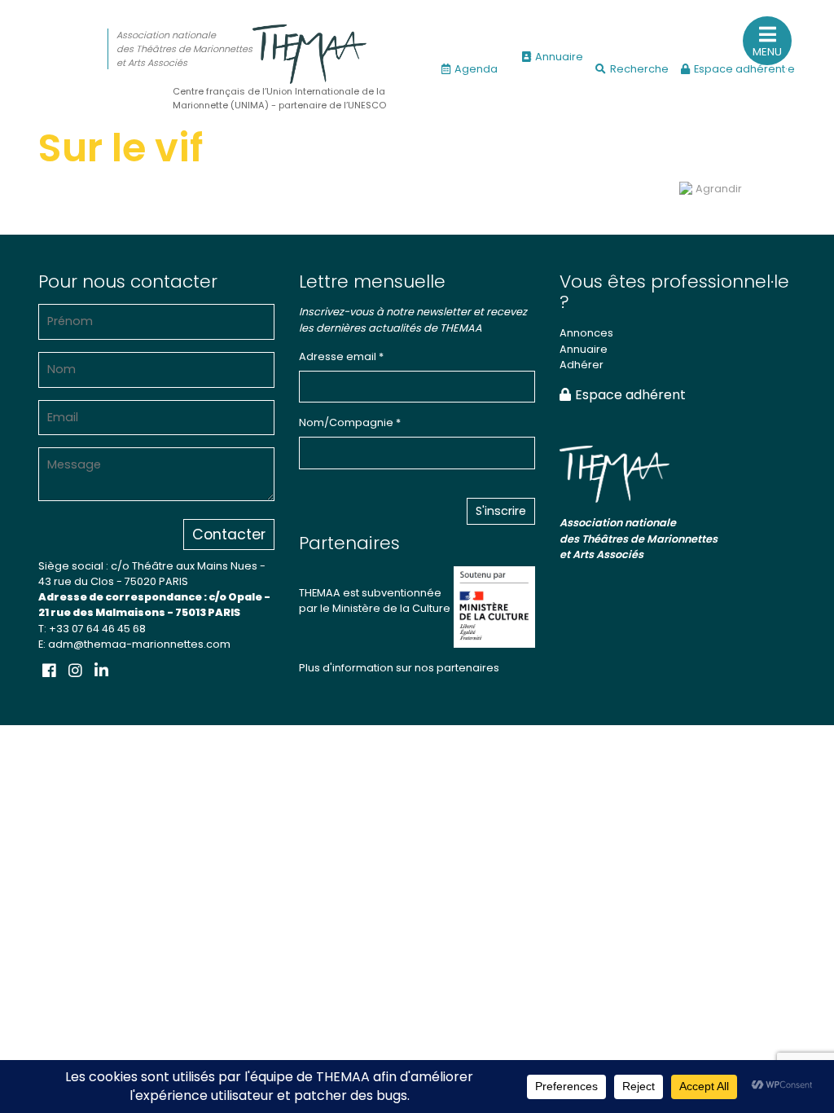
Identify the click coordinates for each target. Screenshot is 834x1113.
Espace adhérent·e (744, 69)
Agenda (476, 69)
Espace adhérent (630, 394)
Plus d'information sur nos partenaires (399, 668)
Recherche (639, 69)
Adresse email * (341, 356)
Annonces (586, 333)
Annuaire (559, 57)
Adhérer (582, 365)
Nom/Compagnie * (350, 422)
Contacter (229, 534)
